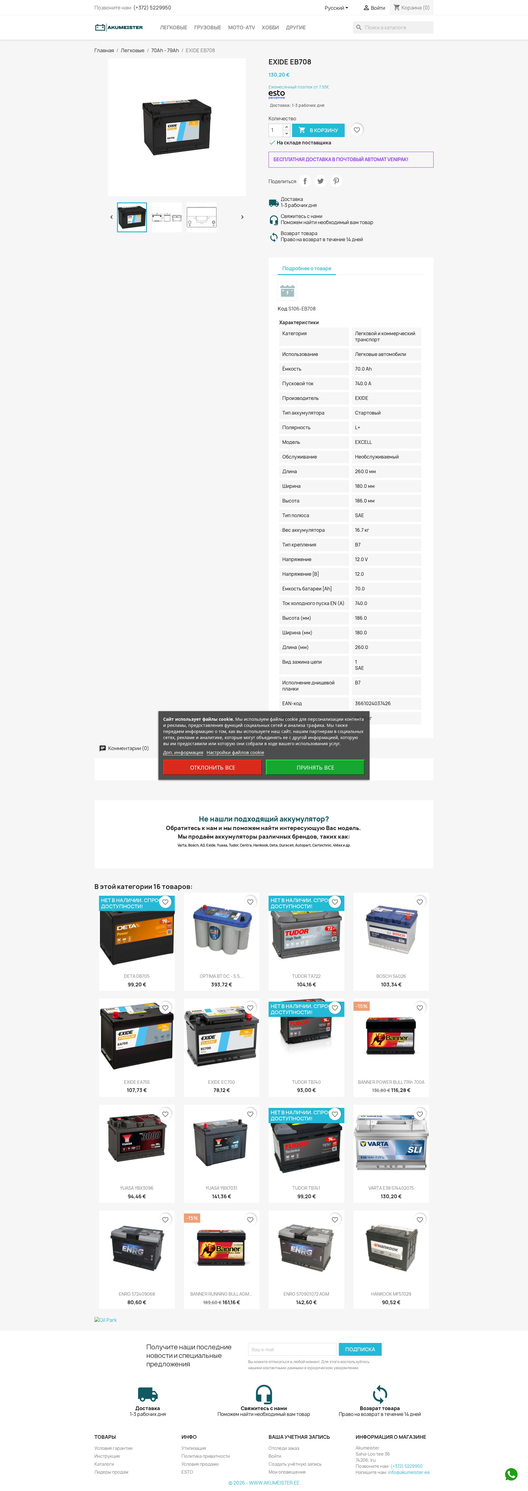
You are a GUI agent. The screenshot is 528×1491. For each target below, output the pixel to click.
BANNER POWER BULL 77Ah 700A (391, 1082)
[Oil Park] (264, 1320)
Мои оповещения (287, 1472)
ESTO (187, 1472)
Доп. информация (183, 752)
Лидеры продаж (111, 1472)
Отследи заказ (284, 1448)
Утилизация (194, 1448)
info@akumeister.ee (409, 1472)
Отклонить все (212, 767)
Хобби (270, 27)
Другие (296, 27)
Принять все (315, 767)
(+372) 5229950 (152, 7)
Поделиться (305, 181)
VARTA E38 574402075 (391, 1188)
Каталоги (104, 1464)
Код (283, 309)
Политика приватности (206, 1456)
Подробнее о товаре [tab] (306, 268)
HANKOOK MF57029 (391, 1294)
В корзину (318, 130)
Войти (275, 1456)
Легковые (173, 27)
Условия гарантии (113, 1448)
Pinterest (336, 181)
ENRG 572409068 (137, 1294)
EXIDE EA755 (137, 1082)
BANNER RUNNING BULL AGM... (221, 1294)
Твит (320, 181)
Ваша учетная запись (299, 1437)
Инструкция (107, 1456)
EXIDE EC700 (221, 1082)
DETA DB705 (136, 976)
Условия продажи (200, 1464)
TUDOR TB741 (306, 1188)
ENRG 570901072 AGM (306, 1294)
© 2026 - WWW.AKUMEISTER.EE (264, 1483)
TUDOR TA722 (306, 976)
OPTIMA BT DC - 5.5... (221, 976)
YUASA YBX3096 (136, 1188)
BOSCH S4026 (391, 976)
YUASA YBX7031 (221, 1188)
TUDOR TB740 (306, 1082)
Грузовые (207, 27)
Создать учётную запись (295, 1464)
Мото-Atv (241, 27)
